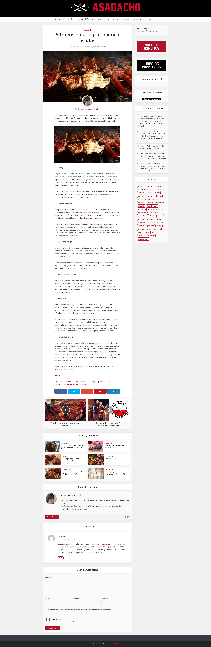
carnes (157, 193)
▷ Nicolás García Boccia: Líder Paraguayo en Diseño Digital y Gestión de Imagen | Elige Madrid (152, 116)
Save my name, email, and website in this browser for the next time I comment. (79, 609)
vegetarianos (143, 239)
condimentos (152, 206)
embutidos (143, 216)
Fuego (93, 381)
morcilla (160, 219)
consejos (84, 381)
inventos (151, 219)
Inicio (57, 19)
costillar (160, 209)
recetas (59, 384)
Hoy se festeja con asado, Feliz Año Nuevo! (73, 473)
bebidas (101, 19)
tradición (142, 236)
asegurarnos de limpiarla (84, 212)
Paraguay (161, 222)
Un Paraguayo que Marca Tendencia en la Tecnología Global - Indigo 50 (153, 133)
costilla (151, 209)
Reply (60, 558)
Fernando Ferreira (99, 47)
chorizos (142, 203)
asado (68, 381)
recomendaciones (71, 384)
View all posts (52, 517)
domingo (155, 213)
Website (104, 598)
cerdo (141, 196)
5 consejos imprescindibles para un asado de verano (72, 446)
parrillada (110, 381)
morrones (142, 222)
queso (159, 226)
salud (141, 232)
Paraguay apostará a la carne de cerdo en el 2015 (116, 473)
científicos (160, 203)
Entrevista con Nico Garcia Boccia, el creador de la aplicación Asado (152, 123)
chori (141, 199)
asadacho (60, 381)
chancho (159, 196)
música (152, 222)
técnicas (152, 236)
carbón (76, 381)
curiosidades (143, 213)
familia (152, 216)
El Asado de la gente (86, 19)
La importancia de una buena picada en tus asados (72, 460)
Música (111, 19)
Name (48, 598)
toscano (155, 232)
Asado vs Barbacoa (113, 458)
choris (148, 199)
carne (150, 193)
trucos (83, 384)
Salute (148, 19)
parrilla (101, 381)
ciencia (151, 203)
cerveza (149, 196)
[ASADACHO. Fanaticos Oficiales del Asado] (105, 7)
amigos (150, 186)
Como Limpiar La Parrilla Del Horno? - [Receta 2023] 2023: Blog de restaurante (152, 166)
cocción (142, 206)
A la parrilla (68, 19)
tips (147, 232)
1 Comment (85, 47)
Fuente (57, 375)
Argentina (159, 186)
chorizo (156, 199)
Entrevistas (137, 19)
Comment (49, 577)
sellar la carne (75, 325)
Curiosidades (123, 19)
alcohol (141, 186)
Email (76, 598)
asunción (160, 189)
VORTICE (115, 644)
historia (142, 219)
